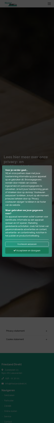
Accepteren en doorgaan (28, 250)
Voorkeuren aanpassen (27, 244)
